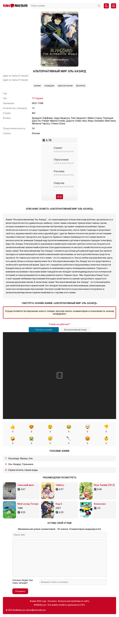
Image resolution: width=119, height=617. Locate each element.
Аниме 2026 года (38, 601)
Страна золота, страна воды (23, 470)
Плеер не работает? (59, 324)
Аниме (37, 85)
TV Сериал (37, 98)
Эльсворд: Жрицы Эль (20, 458)
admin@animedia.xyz (36, 610)
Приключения (65, 85)
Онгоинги (52, 601)
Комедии (49, 85)
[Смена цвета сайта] (106, 5)
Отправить (20, 591)
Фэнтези (80, 85)
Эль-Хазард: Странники (20, 464)
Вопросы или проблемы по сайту (73, 601)
